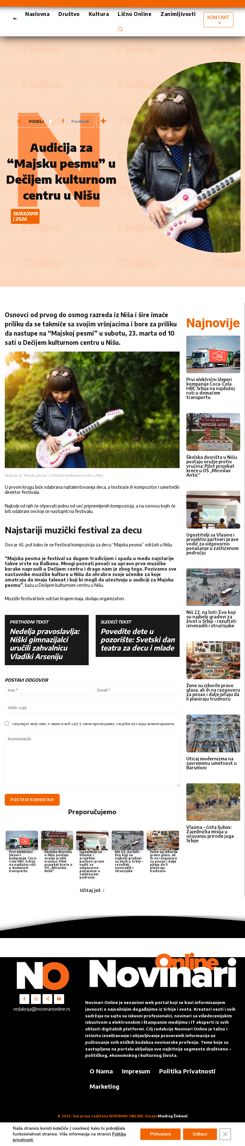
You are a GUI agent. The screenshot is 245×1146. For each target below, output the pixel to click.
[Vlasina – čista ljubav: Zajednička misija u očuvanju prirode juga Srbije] (213, 802)
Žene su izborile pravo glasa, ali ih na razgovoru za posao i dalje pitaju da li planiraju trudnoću (164, 861)
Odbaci (200, 1134)
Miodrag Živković (173, 1116)
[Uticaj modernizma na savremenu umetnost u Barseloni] (213, 733)
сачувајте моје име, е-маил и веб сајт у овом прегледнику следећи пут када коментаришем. (93, 723)
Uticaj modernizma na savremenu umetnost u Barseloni (211, 763)
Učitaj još (90, 890)
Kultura (195, 749)
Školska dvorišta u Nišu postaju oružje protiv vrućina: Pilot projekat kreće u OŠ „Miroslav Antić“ (58, 861)
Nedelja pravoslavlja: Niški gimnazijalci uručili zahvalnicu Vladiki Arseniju (44, 644)
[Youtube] (59, 999)
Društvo (196, 369)
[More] (103, 121)
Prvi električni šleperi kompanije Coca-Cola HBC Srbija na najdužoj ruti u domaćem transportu (23, 861)
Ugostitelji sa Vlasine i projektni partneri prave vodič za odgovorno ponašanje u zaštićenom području (91, 864)
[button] (120, 29)
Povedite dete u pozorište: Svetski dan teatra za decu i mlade (137, 639)
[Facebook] (24, 999)
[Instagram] (36, 999)
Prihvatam (160, 1134)
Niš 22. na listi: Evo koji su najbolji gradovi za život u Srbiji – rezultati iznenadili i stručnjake (129, 861)
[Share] (47, 999)
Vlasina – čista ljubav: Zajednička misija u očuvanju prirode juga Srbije (210, 833)
